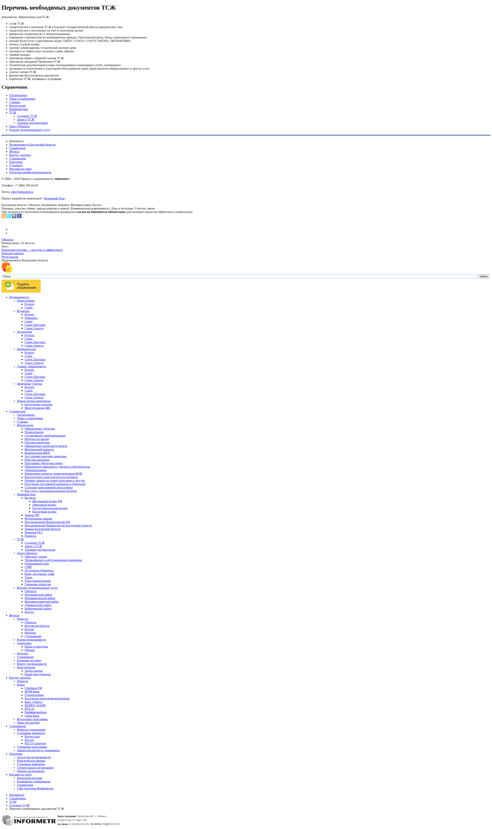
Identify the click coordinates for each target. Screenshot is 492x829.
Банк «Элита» (34, 702)
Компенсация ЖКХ (37, 452)
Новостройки (26, 300)
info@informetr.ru (22, 192)
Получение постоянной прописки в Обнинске (55, 484)
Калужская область (37, 625)
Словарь (14, 102)
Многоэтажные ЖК (37, 408)
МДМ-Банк (32, 691)
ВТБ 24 (29, 708)
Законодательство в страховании (38, 750)
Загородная (24, 331)
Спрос (29, 307)
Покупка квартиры (37, 459)
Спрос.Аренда (34, 328)
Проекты (30, 535)
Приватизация (34, 432)
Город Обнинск (19, 126)
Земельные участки (29, 383)
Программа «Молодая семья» (44, 463)
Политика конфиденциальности (30, 172)
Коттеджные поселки (38, 404)
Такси (28, 577)
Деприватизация (35, 470)
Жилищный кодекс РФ (47, 501)
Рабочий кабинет (13, 253)
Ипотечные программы (32, 719)
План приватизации (38, 580)
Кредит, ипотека (20, 155)
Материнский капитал (39, 449)
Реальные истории (29, 660)
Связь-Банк (32, 715)
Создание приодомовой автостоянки (49, 487)
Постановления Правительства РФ (47, 522)
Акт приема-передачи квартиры (45, 456)
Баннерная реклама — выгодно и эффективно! (32, 250)
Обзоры (30, 650)
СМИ (28, 567)
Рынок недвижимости (31, 639)
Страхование (17, 158)
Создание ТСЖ (27, 116)
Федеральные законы (38, 518)
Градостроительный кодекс (50, 508)
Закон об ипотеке (28, 722)
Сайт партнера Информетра (35, 788)
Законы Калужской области (43, 529)
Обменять (31, 318)
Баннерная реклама (29, 778)
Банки (21, 684)
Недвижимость (19, 297)
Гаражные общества (38, 584)
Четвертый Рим (54, 198)
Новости (22, 619)
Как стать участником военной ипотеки (51, 491)
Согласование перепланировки (45, 435)
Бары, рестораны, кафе (39, 574)
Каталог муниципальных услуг (29, 129)
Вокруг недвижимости (32, 663)
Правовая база (18, 109)
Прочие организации (31, 771)
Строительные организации (35, 767)
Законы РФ (32, 515)
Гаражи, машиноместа (31, 366)
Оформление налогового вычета (46, 446)
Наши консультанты (38, 674)
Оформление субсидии (40, 428)
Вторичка (23, 311)
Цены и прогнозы (36, 646)
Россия (29, 629)
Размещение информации (34, 781)
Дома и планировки (22, 98)
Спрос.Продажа (35, 324)
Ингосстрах (32, 736)
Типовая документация (32, 123)
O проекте (16, 165)
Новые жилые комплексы (34, 401)
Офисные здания (36, 556)
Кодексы (30, 497)
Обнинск (7, 239)
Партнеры (15, 162)
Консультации (26, 667)
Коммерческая (26, 349)
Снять (28, 321)
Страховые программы (32, 746)
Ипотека (30, 632)
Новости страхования (31, 729)
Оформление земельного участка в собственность (57, 466)
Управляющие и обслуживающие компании (53, 560)
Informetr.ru (16, 795)
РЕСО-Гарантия (35, 743)
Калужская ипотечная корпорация (47, 698)
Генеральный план (37, 563)
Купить (29, 304)
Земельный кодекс (44, 504)
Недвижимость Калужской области (32, 144)
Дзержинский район (38, 605)
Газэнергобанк (34, 695)
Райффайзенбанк (36, 712)
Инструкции (17, 105)
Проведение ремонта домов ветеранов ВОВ (53, 473)
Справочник (17, 148)
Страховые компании (31, 733)
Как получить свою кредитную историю (51, 477)
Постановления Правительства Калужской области (58, 525)
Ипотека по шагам (37, 439)
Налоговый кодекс (44, 511)
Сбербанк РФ (33, 688)
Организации (18, 95)
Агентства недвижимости (34, 757)
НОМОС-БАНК (35, 705)
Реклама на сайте (20, 168)
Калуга (29, 612)
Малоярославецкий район (42, 601)
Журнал (14, 151)
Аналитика (24, 643)
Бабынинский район (38, 608)
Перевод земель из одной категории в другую (55, 480)
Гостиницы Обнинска (39, 570)
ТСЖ (12, 112)
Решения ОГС (34, 532)
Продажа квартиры (37, 442)
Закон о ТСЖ (25, 119)
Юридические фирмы (31, 760)
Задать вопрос (34, 670)
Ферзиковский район (38, 594)
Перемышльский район (40, 598)
